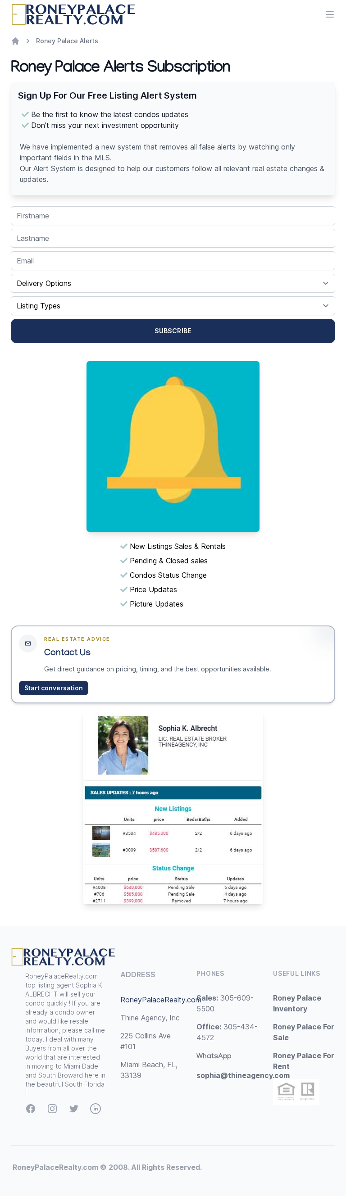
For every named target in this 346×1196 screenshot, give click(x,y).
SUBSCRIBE (173, 331)
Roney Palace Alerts (67, 41)
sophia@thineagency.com (243, 1075)
